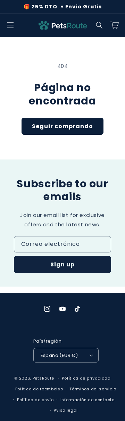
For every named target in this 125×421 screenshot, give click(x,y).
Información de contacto (87, 400)
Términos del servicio (92, 389)
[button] (10, 25)
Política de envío (35, 400)
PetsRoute (43, 378)
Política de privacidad (86, 378)
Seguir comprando (62, 126)
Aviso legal (66, 410)
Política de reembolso (39, 389)
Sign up (62, 264)
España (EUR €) (59, 355)
